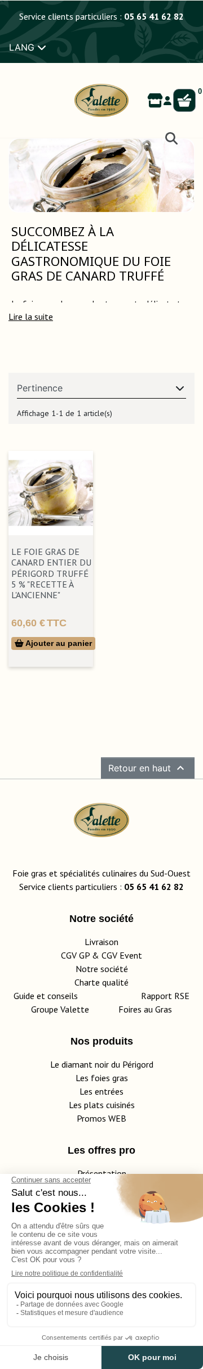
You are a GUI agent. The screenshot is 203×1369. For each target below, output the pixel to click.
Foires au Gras (145, 1009)
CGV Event (122, 955)
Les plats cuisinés (102, 1104)
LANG (23, 47)
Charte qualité (101, 982)
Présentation (101, 1173)
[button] (30, 316)
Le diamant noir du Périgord (101, 1064)
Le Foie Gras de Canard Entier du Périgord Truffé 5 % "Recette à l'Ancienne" (51, 573)
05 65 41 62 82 (154, 16)
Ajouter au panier (58, 643)
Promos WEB (101, 1118)
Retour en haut (147, 768)
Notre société (102, 968)
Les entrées (101, 1091)
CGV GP (75, 955)
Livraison (101, 941)
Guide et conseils (46, 995)
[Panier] (184, 100)
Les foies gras (102, 1077)
